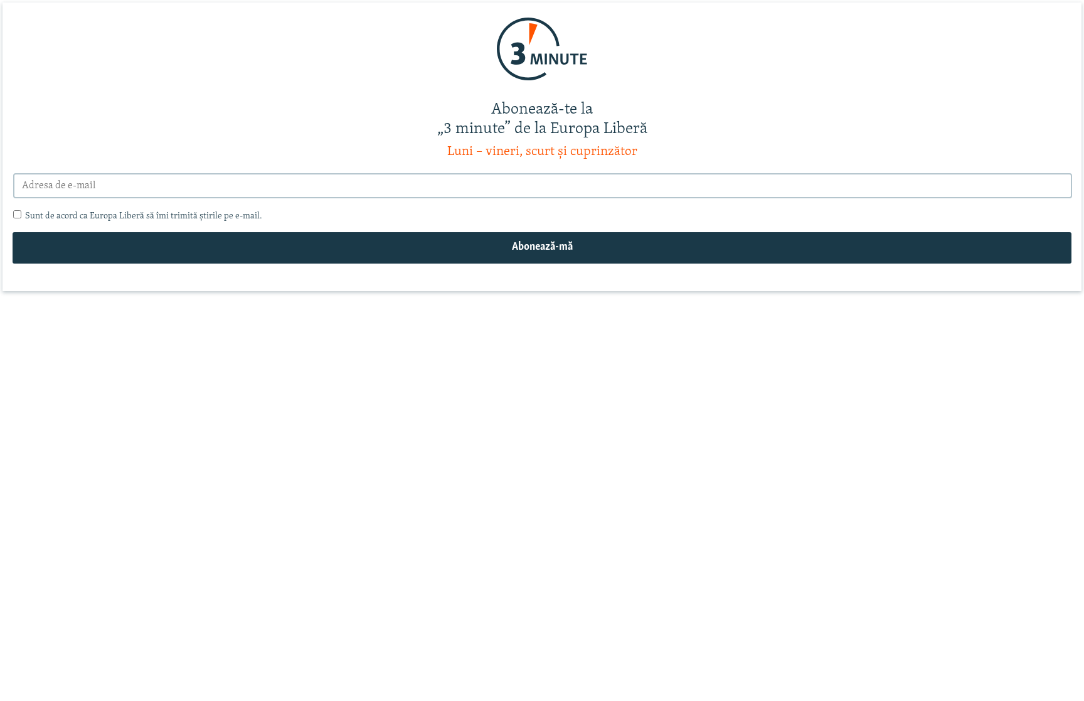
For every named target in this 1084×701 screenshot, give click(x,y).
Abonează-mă (542, 247)
